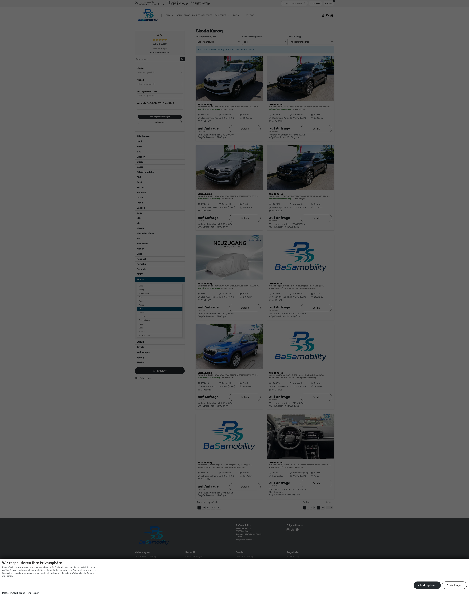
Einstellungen (454, 585)
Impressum (33, 592)
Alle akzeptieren (427, 585)
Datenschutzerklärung (13, 592)
